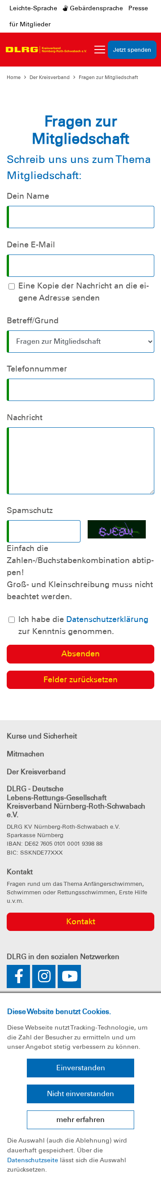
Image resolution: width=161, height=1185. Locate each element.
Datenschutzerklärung (107, 619)
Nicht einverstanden (80, 1093)
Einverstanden (80, 1068)
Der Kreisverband (50, 77)
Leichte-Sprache (33, 8)
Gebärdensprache (95, 8)
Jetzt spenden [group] (132, 49)
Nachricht (24, 417)
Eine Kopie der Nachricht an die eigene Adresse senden (83, 292)
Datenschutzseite (32, 1160)
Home (14, 77)
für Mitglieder (30, 24)
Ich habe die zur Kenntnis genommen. (83, 625)
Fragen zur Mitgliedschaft (108, 77)
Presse (138, 8)
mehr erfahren (80, 1119)
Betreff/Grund (33, 320)
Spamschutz (30, 510)
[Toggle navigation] (100, 50)
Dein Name (28, 196)
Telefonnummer (37, 369)
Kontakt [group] (80, 921)
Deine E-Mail (31, 245)
